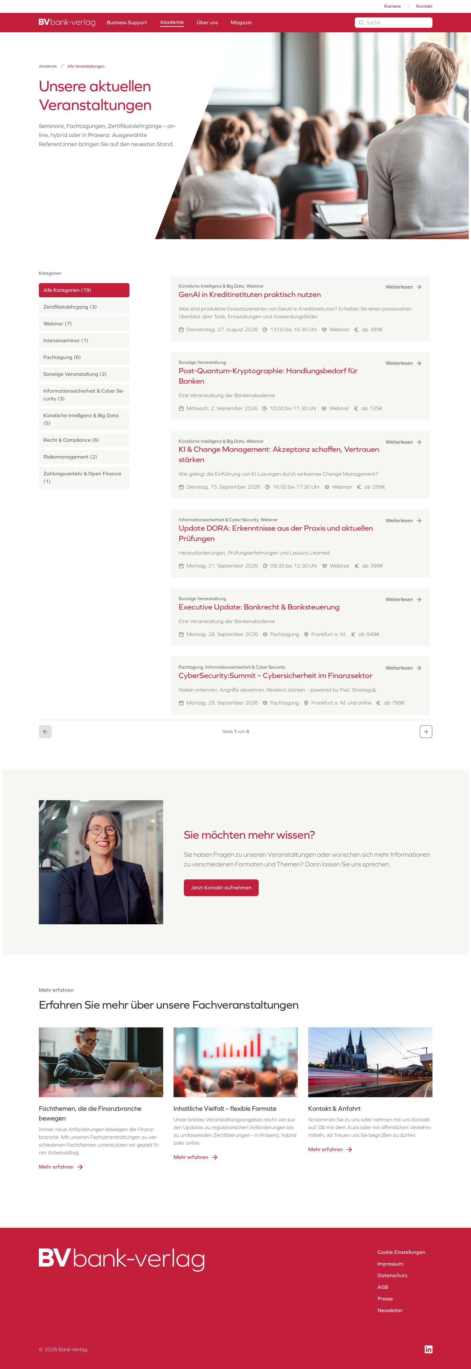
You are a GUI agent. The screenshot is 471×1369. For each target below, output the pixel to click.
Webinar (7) (57, 324)
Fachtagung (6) (62, 357)
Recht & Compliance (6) (71, 440)
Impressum (390, 1264)
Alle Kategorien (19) (67, 290)
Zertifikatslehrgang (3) (70, 307)
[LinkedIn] (428, 1349)
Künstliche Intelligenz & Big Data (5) (81, 419)
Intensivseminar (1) (65, 340)
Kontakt (424, 6)
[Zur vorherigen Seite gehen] (45, 731)
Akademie (48, 66)
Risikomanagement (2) (70, 457)
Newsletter (390, 1310)
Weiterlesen (399, 287)
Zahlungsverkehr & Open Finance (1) (82, 477)
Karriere (392, 6)
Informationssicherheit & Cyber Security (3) (83, 395)
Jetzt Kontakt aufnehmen (221, 888)
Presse (385, 1299)
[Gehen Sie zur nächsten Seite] (426, 731)
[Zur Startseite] (67, 22)
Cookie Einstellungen (401, 1252)
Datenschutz (392, 1275)
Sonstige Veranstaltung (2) (75, 374)
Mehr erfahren (56, 1167)
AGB (382, 1287)
